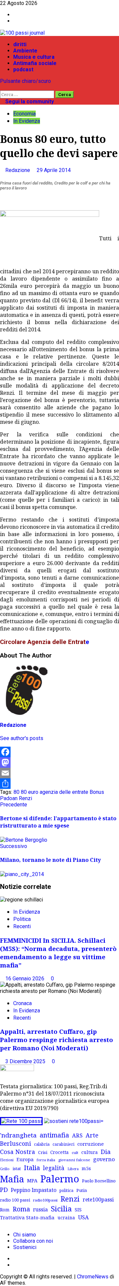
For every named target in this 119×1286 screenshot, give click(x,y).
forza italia (46, 1159)
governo (104, 1159)
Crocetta (59, 1152)
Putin (81, 1190)
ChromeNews (92, 1276)
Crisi (42, 1152)
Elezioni (7, 1160)
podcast (23, 69)
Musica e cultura (34, 57)
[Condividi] (59, 783)
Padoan (9, 798)
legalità (53, 1168)
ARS (77, 1135)
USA (83, 1217)
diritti (19, 44)
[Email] (59, 773)
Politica (22, 919)
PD (4, 1189)
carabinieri (63, 1144)
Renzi (25, 798)
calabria (42, 1144)
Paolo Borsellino (99, 1181)
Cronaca (22, 1003)
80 (17, 792)
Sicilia (61, 1208)
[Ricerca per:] (28, 94)
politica (66, 1190)
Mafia (12, 1179)
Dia (106, 1151)
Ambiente (25, 51)
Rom (5, 1209)
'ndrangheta (18, 1135)
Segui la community (29, 101)
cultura (89, 1152)
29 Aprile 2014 (54, 170)
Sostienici (24, 1247)
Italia (32, 1167)
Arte (92, 1135)
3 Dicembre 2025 (26, 1061)
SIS (78, 1209)
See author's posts (21, 738)
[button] (2, 87)
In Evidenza (26, 121)
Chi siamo (24, 1235)
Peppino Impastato (34, 1190)
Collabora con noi (33, 1241)
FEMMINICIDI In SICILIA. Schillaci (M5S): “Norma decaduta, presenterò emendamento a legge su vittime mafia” (58, 952)
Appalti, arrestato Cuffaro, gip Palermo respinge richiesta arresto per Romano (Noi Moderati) (56, 1039)
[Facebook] (59, 752)
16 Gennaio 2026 (25, 978)
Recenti (22, 926)
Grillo (5, 1169)
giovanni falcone (74, 1159)
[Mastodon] (59, 762)
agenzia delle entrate (64, 792)
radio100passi (45, 1200)
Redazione (18, 170)
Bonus (97, 792)
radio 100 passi (15, 1200)
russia (40, 1209)
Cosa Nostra (17, 1152)
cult (75, 1152)
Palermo (59, 1178)
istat (17, 1168)
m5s (86, 1168)
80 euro (29, 792)
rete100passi (98, 1199)
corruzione (90, 1143)
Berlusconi (15, 1143)
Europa (25, 1159)
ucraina (66, 1217)
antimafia (54, 1135)
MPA (32, 1180)
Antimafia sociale (35, 63)
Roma (21, 1208)
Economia (24, 114)
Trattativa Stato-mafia (27, 1217)
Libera (73, 1168)
